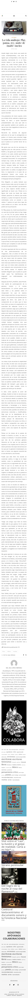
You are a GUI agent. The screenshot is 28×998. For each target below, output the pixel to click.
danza (24, 754)
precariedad (22, 775)
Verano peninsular (12, 865)
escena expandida (21, 757)
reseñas (15, 651)
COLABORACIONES (14, 938)
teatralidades (16, 780)
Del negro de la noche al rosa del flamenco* (11, 888)
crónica (12, 754)
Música (20, 767)
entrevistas (11, 757)
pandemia (9, 770)
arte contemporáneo (13, 749)
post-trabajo (14, 775)
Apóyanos (19, 995)
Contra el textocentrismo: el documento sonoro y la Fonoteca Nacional (14, 914)
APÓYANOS (14, 935)
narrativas (3, 770)
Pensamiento (11, 994)
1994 (2, 749)
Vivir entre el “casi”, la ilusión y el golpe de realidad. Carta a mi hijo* (13, 845)
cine (14, 752)
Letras (14, 37)
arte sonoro (21, 749)
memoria (23, 764)
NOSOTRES (14, 932)
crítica (9, 754)
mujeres (3, 767)
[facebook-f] (11, 1)
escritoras (6, 759)
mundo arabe (8, 767)
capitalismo (9, 752)
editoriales (3, 757)
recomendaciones (7, 777)
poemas (3, 775)
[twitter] (14, 1)
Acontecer (21, 994)
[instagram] (16, 1)
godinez (18, 762)
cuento (16, 754)
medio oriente (16, 765)
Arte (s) (17, 994)
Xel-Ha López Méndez (9, 655)
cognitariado (20, 752)
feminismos (6, 762)
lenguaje (23, 762)
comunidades (4, 754)
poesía (8, 775)
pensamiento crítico (9, 772)
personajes (21, 772)
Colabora (9, 995)
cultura (20, 754)
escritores (17, 759)
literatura (9, 765)
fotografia (14, 762)
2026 (5, 749)
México (9, 651)
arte (7, 749)
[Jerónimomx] (2, 16)
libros (3, 651)
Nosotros (14, 995)
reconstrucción (17, 777)
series (10, 780)
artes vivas (3, 752)
